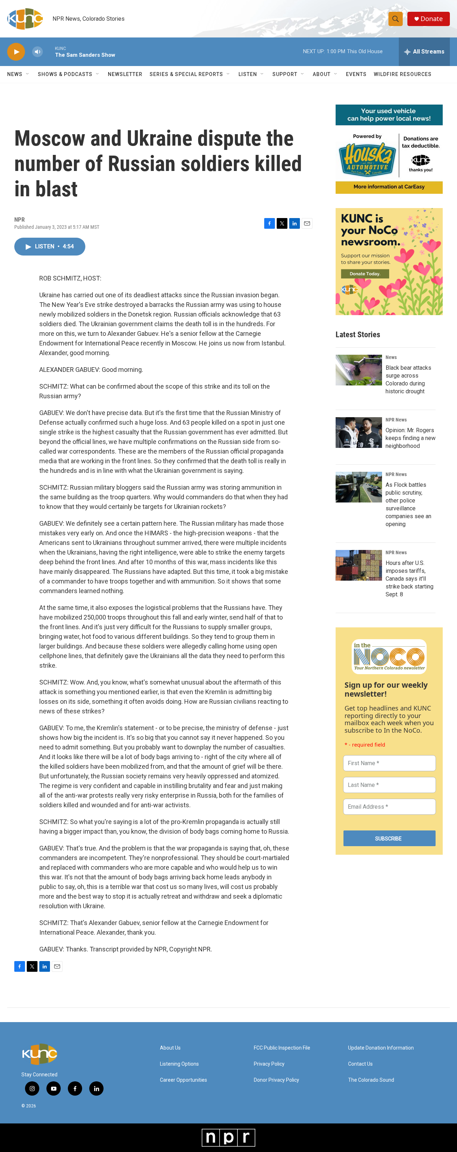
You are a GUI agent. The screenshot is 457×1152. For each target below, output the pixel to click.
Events (356, 74)
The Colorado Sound (371, 1080)
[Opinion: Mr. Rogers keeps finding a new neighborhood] (359, 432)
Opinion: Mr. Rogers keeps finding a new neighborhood (411, 438)
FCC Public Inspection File (282, 1048)
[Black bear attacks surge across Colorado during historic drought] (359, 370)
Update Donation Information (381, 1048)
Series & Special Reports (186, 74)
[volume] (37, 52)
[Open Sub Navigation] (28, 74)
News (391, 357)
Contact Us (360, 1064)
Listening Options (179, 1064)
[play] (16, 52)
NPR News (396, 420)
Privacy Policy (269, 1064)
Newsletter (125, 74)
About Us (170, 1048)
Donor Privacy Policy (276, 1080)
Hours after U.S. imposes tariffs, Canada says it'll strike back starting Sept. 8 (409, 579)
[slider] (49, 51)
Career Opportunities (183, 1080)
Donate (432, 18)
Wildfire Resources (403, 74)
